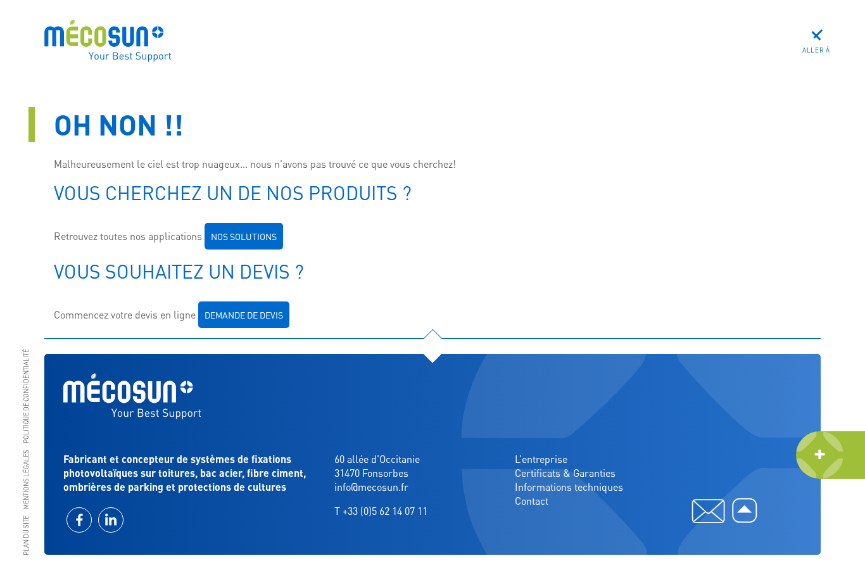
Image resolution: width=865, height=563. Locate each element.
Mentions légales (26, 479)
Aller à (816, 50)
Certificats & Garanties (565, 472)
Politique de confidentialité (26, 396)
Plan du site (26, 535)
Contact (531, 500)
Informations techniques (569, 486)
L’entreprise (541, 458)
